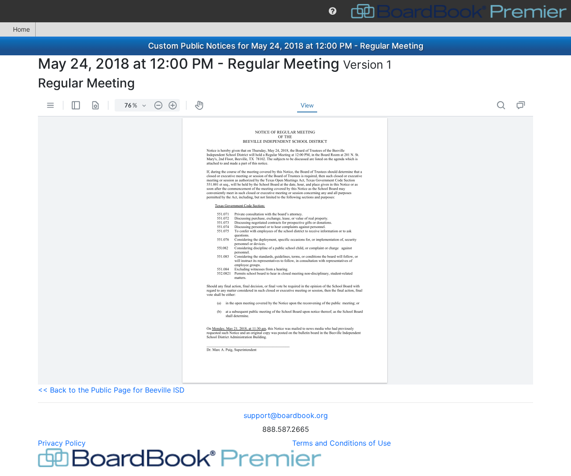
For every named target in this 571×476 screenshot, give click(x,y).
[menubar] (285, 11)
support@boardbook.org (286, 415)
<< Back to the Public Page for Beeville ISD (111, 389)
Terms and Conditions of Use (341, 443)
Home (21, 29)
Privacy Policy (62, 443)
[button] (332, 11)
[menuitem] (332, 11)
